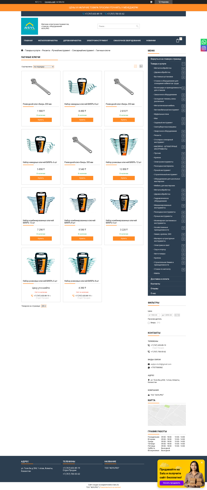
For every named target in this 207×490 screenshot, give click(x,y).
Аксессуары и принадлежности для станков (167, 89)
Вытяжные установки (163, 77)
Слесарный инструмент (83, 50)
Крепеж (157, 157)
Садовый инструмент (163, 123)
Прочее (157, 153)
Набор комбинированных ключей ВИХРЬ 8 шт (79, 221)
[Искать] (137, 26)
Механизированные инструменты (162, 206)
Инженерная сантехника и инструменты (165, 221)
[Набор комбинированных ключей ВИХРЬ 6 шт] (124, 203)
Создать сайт (50, 2)
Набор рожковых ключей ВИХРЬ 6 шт (40, 281)
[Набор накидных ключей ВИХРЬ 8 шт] (82, 86)
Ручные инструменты (163, 216)
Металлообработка (48, 40)
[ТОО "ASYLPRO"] (29, 26)
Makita (157, 273)
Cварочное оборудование (165, 131)
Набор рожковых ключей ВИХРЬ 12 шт (123, 162)
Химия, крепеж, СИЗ (162, 234)
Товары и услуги (32, 50)
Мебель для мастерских (164, 186)
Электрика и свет (162, 245)
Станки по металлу (162, 269)
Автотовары (159, 254)
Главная (28, 40)
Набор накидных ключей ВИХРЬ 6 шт (40, 162)
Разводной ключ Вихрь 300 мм (78, 162)
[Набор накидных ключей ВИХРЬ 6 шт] (41, 145)
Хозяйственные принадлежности (161, 228)
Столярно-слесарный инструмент (163, 141)
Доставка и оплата (160, 279)
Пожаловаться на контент (110, 487)
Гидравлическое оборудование (161, 199)
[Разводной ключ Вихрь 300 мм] (82, 145)
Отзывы (154, 288)
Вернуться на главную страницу (166, 59)
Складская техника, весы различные (165, 100)
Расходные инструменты (165, 212)
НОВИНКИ (151, 40)
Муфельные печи (161, 114)
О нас (153, 293)
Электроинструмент (97, 40)
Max (156, 118)
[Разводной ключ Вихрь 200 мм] (41, 86)
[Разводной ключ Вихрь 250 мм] (124, 86)
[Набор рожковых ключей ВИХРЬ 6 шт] (41, 263)
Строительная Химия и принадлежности (164, 263)
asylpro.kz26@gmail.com (161, 364)
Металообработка (162, 190)
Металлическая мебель (164, 105)
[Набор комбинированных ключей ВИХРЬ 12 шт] (41, 203)
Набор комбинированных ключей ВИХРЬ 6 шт (121, 221)
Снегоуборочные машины (165, 127)
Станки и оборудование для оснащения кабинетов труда (166, 82)
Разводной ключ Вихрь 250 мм (120, 104)
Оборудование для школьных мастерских (167, 180)
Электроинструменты (163, 162)
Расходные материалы (164, 166)
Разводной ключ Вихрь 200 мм (37, 104)
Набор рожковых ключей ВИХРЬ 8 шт (81, 281)
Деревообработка (72, 40)
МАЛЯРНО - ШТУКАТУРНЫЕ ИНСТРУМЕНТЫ (165, 147)
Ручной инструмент (61, 50)
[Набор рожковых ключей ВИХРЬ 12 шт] (124, 145)
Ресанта (46, 50)
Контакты (155, 284)
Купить (41, 120)
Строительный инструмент (165, 174)
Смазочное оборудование (127, 40)
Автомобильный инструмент (166, 110)
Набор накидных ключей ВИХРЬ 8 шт (81, 104)
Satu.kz (116, 485)
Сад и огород (160, 249)
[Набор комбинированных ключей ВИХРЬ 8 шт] (82, 203)
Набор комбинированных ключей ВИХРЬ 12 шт (38, 221)
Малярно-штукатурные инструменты (164, 239)
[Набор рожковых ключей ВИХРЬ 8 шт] (82, 263)
